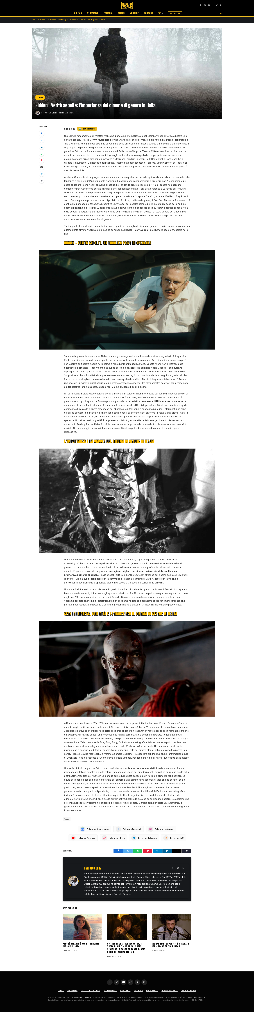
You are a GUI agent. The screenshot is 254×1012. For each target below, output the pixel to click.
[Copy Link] (41, 180)
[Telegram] (41, 174)
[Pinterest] (41, 160)
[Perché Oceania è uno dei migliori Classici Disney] (82, 927)
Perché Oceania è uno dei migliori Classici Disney (81, 945)
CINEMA (78, 13)
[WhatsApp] (41, 153)
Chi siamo (72, 991)
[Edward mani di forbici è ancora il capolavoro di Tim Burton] (171, 927)
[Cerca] (221, 13)
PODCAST (148, 13)
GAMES (121, 13)
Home (61, 991)
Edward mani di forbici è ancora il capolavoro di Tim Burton (170, 945)
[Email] (41, 167)
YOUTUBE (134, 13)
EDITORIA (108, 13)
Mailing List (110, 991)
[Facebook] (41, 133)
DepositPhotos (199, 997)
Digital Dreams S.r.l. (85, 997)
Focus (66, 819)
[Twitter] (41, 140)
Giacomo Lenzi (49, 113)
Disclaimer (152, 991)
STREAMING (92, 13)
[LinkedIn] (41, 147)
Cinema (40, 97)
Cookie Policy (188, 991)
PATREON (175, 13)
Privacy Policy (170, 991)
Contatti (125, 991)
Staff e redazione (90, 991)
